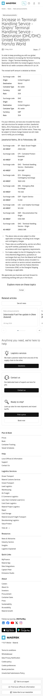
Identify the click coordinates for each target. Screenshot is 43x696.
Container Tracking (8, 445)
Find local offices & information (23, 687)
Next (39, 330)
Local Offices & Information (12, 459)
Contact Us (6, 465)
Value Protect (7, 524)
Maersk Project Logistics (11, 507)
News (9, 9)
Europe (21, 290)
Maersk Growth (7, 611)
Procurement (6, 594)
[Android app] (24, 630)
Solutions (21, 366)
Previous (3, 330)
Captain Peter (7, 570)
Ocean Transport (8, 476)
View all (5, 528)
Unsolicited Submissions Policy (13, 673)
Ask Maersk (24, 3)
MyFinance (6, 560)
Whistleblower (7, 654)
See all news (21, 303)
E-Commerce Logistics (10, 497)
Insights (5, 545)
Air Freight (5, 493)
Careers (4, 584)
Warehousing (6, 490)
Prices (4, 438)
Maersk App (6, 563)
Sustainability (7, 604)
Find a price (21, 415)
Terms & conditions (9, 650)
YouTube (12, 623)
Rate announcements (20, 9)
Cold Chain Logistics (9, 503)
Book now (21, 421)
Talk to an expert (23, 682)
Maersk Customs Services (11, 480)
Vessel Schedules (8, 448)
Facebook (7, 622)
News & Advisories (8, 539)
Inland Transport (8, 483)
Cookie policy (6, 662)
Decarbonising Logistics (10, 520)
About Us (5, 587)
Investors (5, 591)
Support (29, 3)
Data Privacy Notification (11, 658)
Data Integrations (8, 566)
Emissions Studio (8, 573)
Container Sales (7, 597)
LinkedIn (3, 623)
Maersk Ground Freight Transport (14, 517)
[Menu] (39, 3)
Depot (4, 510)
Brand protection (8, 669)
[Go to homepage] (9, 3)
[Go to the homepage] (10, 639)
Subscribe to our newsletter (23, 692)
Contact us (21, 390)
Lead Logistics (7, 486)
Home (4, 9)
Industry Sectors (8, 542)
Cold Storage (6, 514)
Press (4, 601)
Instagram (21, 623)
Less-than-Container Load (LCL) (13, 500)
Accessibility (6, 608)
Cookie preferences (9, 666)
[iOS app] (9, 630)
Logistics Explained (9, 549)
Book (3, 441)
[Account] (34, 3)
